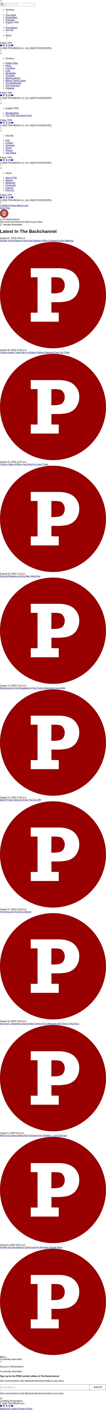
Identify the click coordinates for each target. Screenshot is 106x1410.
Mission (9, 180)
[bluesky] (1, 46)
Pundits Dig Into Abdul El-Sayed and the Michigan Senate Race (31, 1247)
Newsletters (11, 17)
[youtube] (12, 46)
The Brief (10, 75)
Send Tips (5, 208)
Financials (11, 185)
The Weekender (13, 83)
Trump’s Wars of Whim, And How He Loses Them (24, 464)
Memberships (12, 113)
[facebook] (4, 46)
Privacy (9, 150)
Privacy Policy (25, 1409)
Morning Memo (13, 78)
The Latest (11, 15)
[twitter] (7, 1406)
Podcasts (10, 20)
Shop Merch (11, 28)
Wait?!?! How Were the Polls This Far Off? (20, 800)
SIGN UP (97, 1387)
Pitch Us (10, 190)
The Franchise (13, 85)
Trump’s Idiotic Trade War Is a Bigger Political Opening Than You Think (34, 352)
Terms (8, 148)
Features (10, 88)
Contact (9, 143)
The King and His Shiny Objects (15, 912)
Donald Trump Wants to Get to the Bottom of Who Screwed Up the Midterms (37, 240)
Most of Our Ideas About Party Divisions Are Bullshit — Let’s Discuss (33, 1135)
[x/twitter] (7, 46)
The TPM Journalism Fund (19, 115)
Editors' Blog (12, 63)
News (8, 66)
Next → (3, 1357)
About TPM (11, 178)
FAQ (8, 140)
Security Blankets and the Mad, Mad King (20, 576)
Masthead (10, 183)
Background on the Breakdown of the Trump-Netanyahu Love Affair (32, 688)
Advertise (10, 145)
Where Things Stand (16, 80)
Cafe (8, 70)
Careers (9, 188)
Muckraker (11, 73)
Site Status (11, 153)
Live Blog (10, 68)
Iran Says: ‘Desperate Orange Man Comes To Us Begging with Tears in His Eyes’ (39, 1024)
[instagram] (9, 46)
